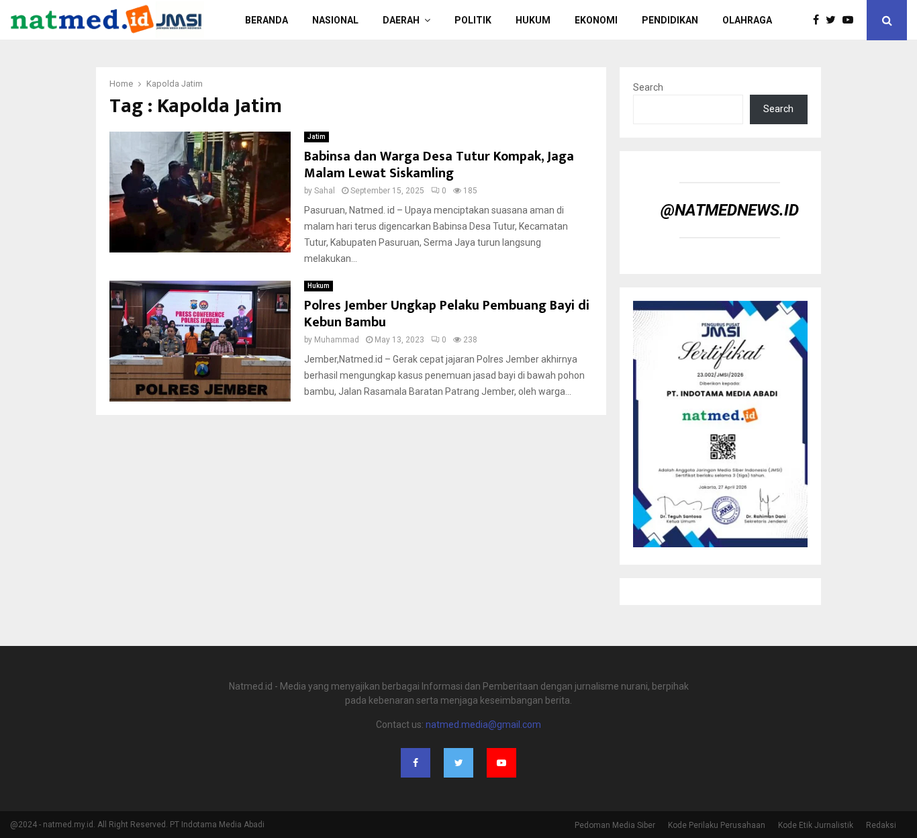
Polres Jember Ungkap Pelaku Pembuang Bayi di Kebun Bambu (446, 314)
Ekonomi (596, 20)
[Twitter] (834, 20)
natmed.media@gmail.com (483, 724)
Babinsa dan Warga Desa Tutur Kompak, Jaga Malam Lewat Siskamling (439, 165)
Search (648, 87)
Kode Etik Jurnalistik (815, 825)
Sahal (324, 190)
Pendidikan (670, 20)
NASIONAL (335, 20)
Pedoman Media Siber (615, 825)
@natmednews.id (730, 210)
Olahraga (747, 20)
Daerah (401, 20)
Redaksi (881, 825)
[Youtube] (851, 20)
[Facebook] (819, 20)
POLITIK (472, 20)
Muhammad (336, 339)
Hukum (533, 20)
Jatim (316, 136)
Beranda (266, 20)
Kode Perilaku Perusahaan (716, 825)
